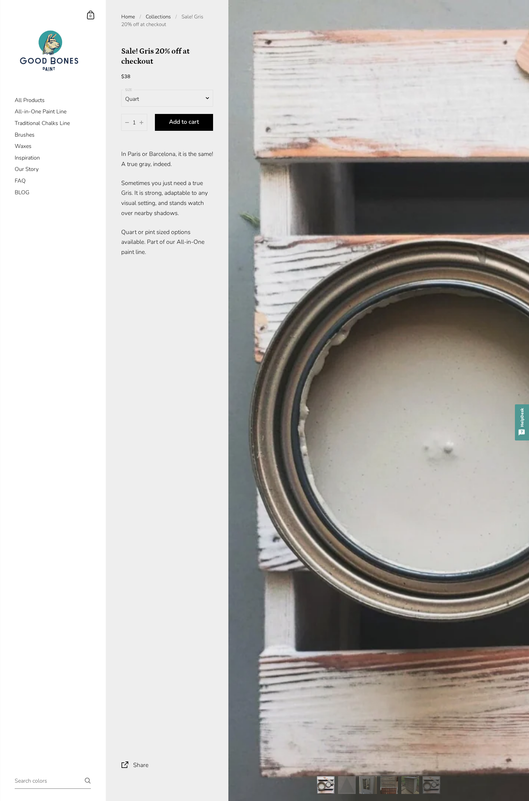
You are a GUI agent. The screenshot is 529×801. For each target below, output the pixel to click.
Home (128, 16)
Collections (158, 16)
